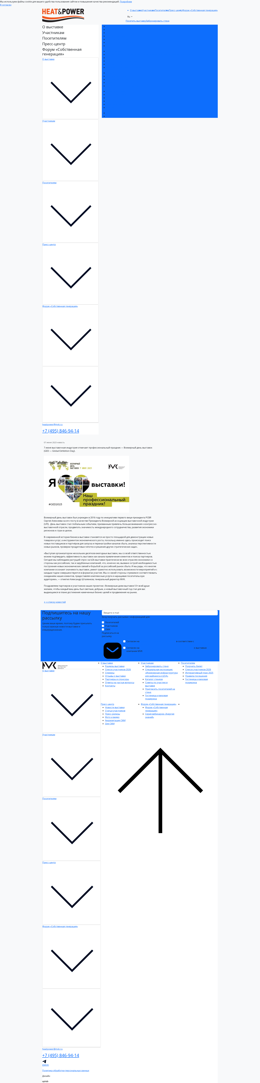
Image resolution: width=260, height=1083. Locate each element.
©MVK (45, 1065)
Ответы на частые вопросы (120, 42)
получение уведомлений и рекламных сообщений (166, 647)
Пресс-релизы (113, 97)
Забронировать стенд (117, 51)
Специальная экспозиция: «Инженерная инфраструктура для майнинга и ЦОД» (148, 54)
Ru (129, 16)
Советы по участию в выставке (122, 60)
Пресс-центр (49, 244)
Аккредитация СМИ (116, 104)
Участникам (48, 120)
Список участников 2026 (119, 29)
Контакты (111, 45)
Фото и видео (113, 101)
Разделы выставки (116, 26)
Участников (111, 625)
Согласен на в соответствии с (166, 643)
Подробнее (126, 1)
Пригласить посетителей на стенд (124, 64)
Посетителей (112, 622)
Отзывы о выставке (116, 36)
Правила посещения (117, 82)
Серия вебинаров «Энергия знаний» (125, 116)
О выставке (48, 59)
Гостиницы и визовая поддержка (123, 67)
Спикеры (111, 32)
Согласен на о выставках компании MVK (166, 649)
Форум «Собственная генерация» (60, 306)
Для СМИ (111, 107)
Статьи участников (116, 94)
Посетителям (49, 182)
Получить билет (114, 72)
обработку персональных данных (158, 641)
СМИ (107, 629)
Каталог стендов (115, 57)
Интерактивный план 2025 (120, 79)
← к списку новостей (55, 602)
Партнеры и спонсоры (118, 39)
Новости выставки (116, 91)
